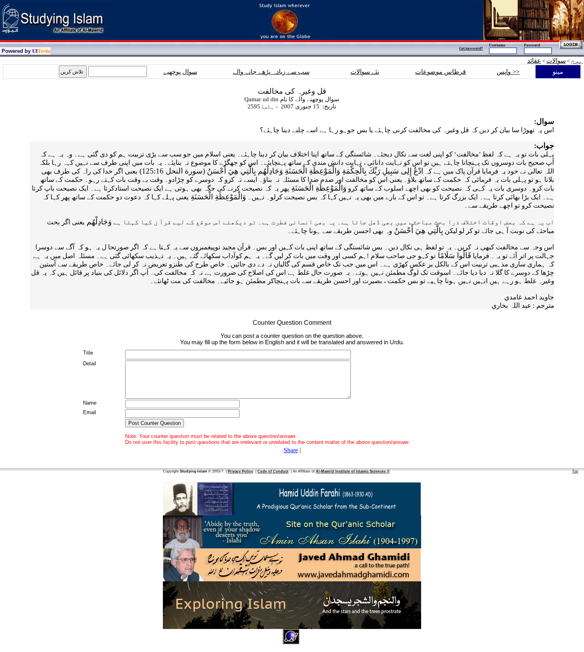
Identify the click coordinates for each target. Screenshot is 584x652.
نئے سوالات (364, 71)
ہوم (577, 60)
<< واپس (508, 71)
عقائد (534, 60)
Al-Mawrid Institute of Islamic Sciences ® (353, 471)
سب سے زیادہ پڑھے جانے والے (271, 71)
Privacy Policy (240, 471)
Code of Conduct (272, 471)
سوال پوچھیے (180, 71)
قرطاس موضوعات (440, 71)
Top (575, 471)
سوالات (556, 60)
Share (291, 450)
